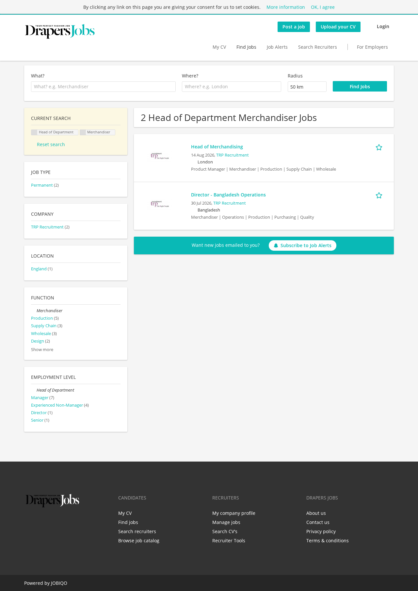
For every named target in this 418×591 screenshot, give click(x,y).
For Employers (372, 47)
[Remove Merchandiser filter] (34, 310)
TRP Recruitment (232, 155)
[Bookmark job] (380, 146)
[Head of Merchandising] (159, 155)
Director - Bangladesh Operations (228, 195)
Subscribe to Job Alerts (306, 245)
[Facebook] (29, 522)
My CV (219, 47)
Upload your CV (338, 27)
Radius (295, 76)
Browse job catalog (138, 540)
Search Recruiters (317, 47)
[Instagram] (61, 522)
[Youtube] (70, 522)
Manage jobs (226, 522)
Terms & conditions (327, 540)
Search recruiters (137, 531)
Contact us (318, 522)
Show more (42, 349)
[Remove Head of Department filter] (34, 390)
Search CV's (224, 531)
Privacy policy (321, 531)
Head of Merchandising (217, 147)
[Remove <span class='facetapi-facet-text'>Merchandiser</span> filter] (83, 132)
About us (316, 513)
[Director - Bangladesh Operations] (159, 203)
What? (37, 76)
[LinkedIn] (50, 522)
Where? (190, 76)
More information (285, 7)
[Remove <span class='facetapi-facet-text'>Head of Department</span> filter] (34, 132)
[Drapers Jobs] (59, 31)
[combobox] (103, 86)
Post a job (293, 27)
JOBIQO (59, 583)
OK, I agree (323, 7)
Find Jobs (246, 47)
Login (383, 26)
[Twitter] (39, 522)
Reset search (51, 144)
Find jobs (128, 522)
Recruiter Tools (228, 540)
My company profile (233, 513)
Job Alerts (277, 47)
